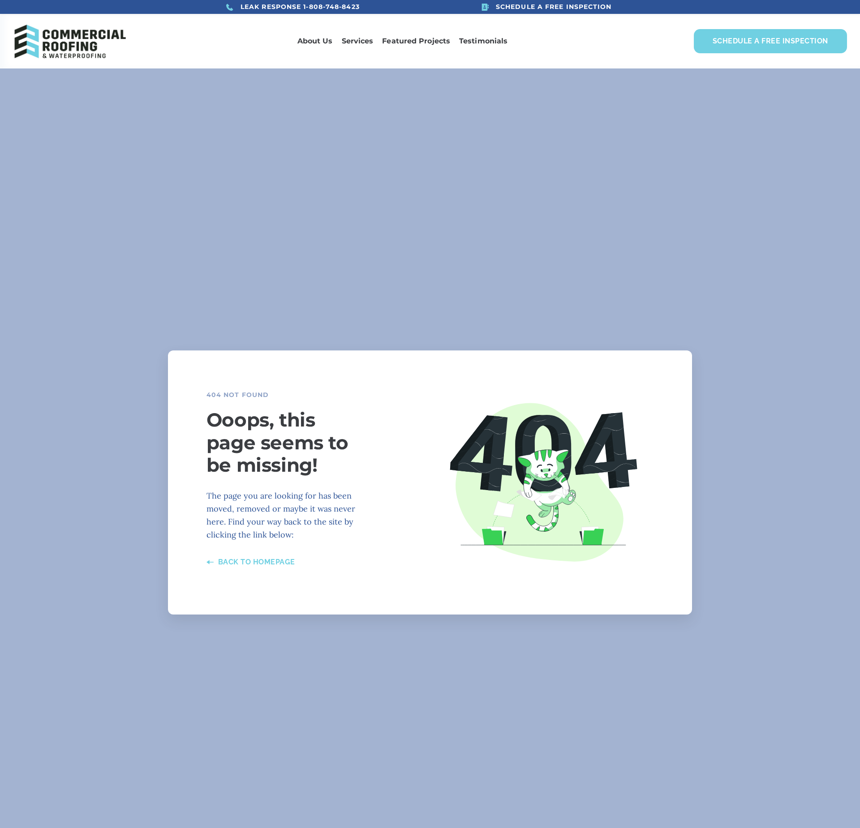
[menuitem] (315, 41)
